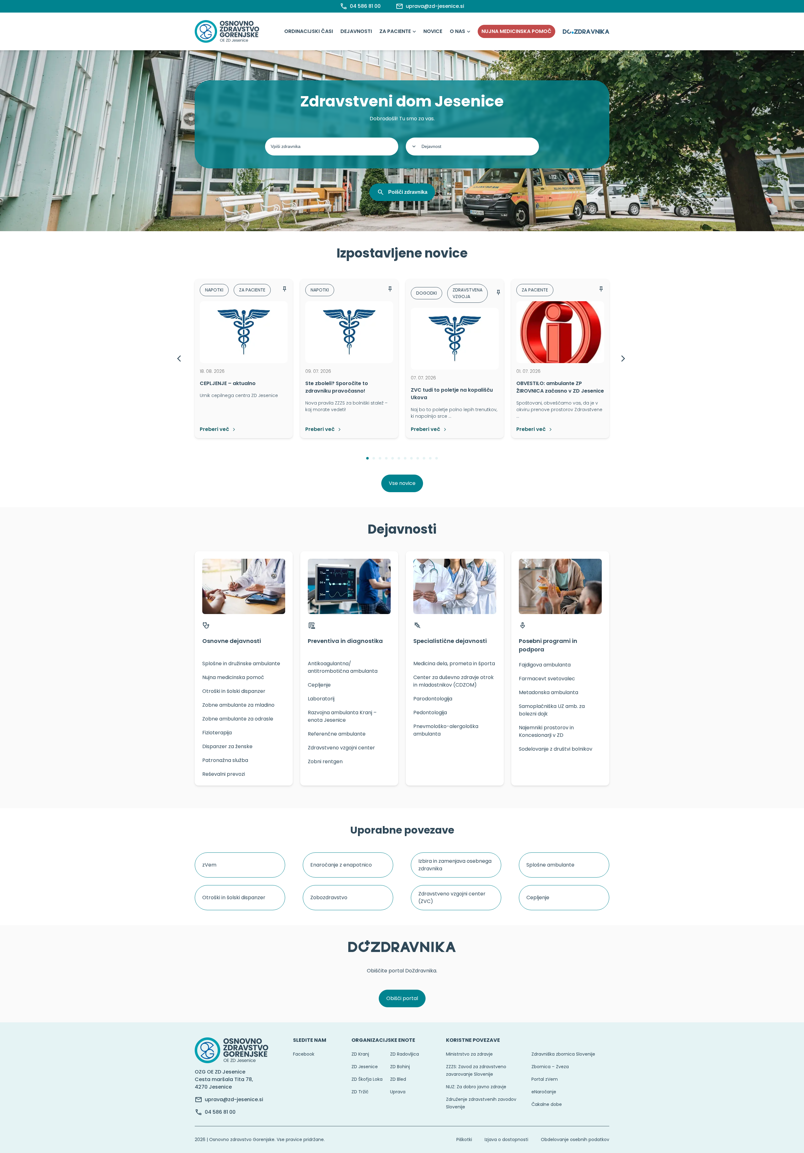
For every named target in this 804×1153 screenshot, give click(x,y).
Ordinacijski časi (308, 31)
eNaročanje (543, 1092)
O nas (457, 31)
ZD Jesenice (364, 1066)
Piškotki (464, 1139)
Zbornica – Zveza (550, 1066)
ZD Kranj (360, 1054)
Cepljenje (537, 897)
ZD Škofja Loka (367, 1079)
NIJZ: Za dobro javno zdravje (476, 1087)
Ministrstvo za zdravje (469, 1054)
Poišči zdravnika (407, 192)
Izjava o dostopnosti (506, 1139)
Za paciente (395, 31)
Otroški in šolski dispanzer (233, 897)
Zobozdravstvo (328, 897)
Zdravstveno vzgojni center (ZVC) (452, 897)
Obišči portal (402, 998)
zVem (209, 864)
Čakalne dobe (546, 1104)
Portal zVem (544, 1079)
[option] (244, 358)
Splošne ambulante (550, 864)
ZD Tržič (359, 1092)
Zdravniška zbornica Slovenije (563, 1054)
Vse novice (402, 483)
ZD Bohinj (400, 1066)
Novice (432, 31)
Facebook (303, 1054)
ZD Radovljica (404, 1054)
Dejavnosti (356, 31)
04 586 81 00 (220, 1112)
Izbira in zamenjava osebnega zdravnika (455, 864)
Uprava (397, 1092)
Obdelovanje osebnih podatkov (575, 1139)
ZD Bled (398, 1079)
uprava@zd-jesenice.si (234, 1099)
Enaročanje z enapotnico (341, 864)
